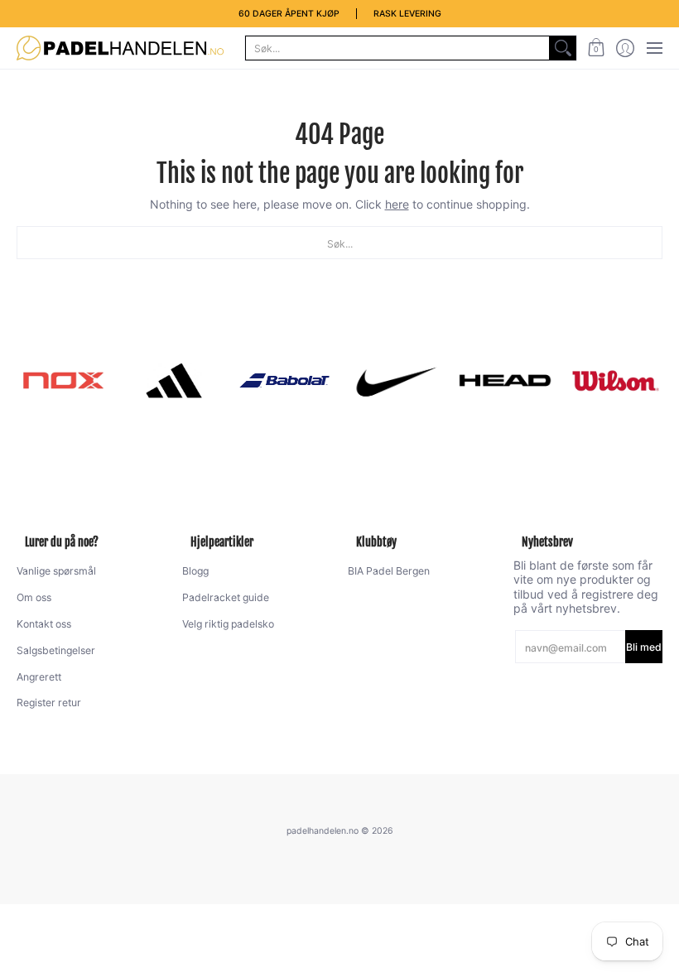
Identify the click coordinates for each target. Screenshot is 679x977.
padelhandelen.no (323, 830)
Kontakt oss (44, 624)
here (397, 204)
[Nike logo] (394, 380)
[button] (595, 48)
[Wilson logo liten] (615, 380)
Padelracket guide (225, 597)
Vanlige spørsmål (56, 571)
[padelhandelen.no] (120, 48)
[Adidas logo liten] (173, 380)
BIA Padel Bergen (389, 571)
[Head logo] (504, 380)
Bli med (644, 647)
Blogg (195, 571)
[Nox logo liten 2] (63, 380)
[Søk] (563, 48)
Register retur (49, 702)
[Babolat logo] (284, 380)
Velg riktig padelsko (228, 624)
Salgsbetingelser (56, 650)
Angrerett (39, 677)
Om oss (34, 597)
